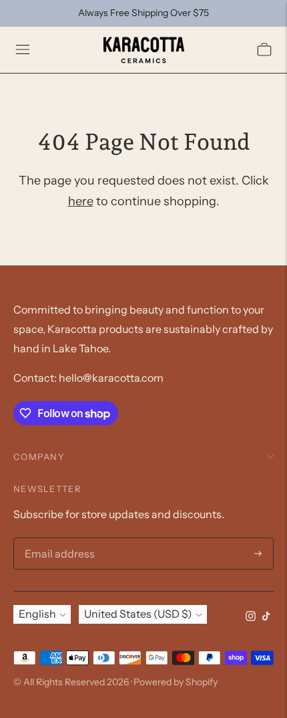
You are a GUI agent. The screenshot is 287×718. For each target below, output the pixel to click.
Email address (56, 539)
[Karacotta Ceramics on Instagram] (251, 617)
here (80, 201)
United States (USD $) (138, 613)
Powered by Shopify (175, 682)
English (37, 613)
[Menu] (22, 49)
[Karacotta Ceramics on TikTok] (266, 617)
